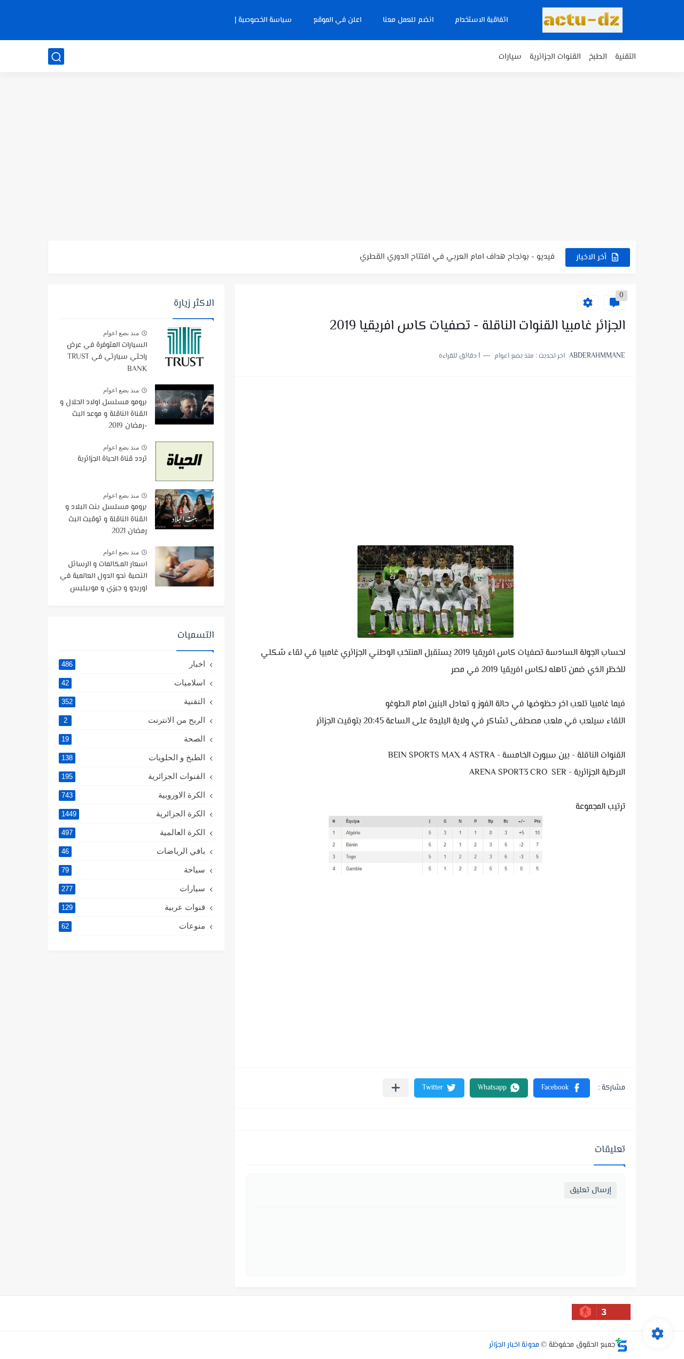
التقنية (625, 57)
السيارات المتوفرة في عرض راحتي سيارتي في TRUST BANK (107, 357)
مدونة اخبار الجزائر (514, 1345)
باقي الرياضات (133, 850)
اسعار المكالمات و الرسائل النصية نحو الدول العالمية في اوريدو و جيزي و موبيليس (103, 576)
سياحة (133, 869)
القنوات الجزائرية (555, 57)
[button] (561, 1088)
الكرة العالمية (133, 832)
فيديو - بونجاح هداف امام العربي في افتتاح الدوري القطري (457, 257)
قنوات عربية (133, 907)
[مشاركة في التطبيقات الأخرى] (396, 1087)
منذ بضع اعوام (121, 333)
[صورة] (184, 347)
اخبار (133, 663)
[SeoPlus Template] (621, 1345)
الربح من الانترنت (135, 719)
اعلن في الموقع (337, 20)
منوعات (133, 925)
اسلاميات (133, 682)
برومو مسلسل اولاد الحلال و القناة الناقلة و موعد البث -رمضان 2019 (103, 415)
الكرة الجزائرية (133, 813)
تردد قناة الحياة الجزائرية (112, 459)
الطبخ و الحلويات (133, 757)
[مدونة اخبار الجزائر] (582, 20)
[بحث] (56, 57)
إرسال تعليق (590, 1190)
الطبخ (598, 57)
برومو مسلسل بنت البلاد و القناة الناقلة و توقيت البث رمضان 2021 (106, 519)
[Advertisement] (342, 158)
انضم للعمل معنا (408, 20)
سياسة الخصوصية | (263, 20)
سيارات (510, 57)
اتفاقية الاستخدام (481, 20)
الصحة (133, 738)
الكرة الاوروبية (133, 794)
